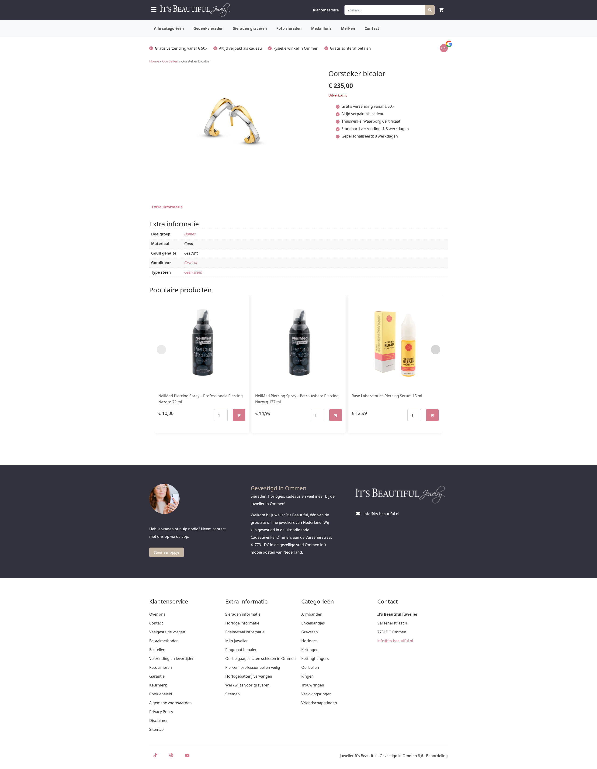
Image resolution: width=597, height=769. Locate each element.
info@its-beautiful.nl (395, 640)
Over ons (157, 614)
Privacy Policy (161, 711)
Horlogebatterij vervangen (248, 676)
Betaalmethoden (164, 640)
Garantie (157, 676)
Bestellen (157, 649)
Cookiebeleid (160, 694)
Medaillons (321, 28)
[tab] (167, 207)
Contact (371, 28)
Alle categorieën (169, 28)
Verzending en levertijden (171, 658)
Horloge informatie (242, 623)
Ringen (307, 676)
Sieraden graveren (250, 28)
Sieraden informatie (242, 614)
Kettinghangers (315, 658)
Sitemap (156, 729)
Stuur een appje (166, 552)
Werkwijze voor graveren (247, 685)
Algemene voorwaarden (170, 702)
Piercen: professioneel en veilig (252, 667)
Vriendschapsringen (319, 702)
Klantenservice (326, 10)
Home (154, 61)
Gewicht (190, 262)
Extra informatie (167, 207)
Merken (348, 28)
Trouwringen (312, 685)
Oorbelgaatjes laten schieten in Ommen (260, 658)
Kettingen (310, 649)
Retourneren (160, 667)
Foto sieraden (289, 28)
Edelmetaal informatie (244, 632)
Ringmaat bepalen (241, 649)
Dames (190, 234)
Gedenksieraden (208, 28)
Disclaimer (158, 720)
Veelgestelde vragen (167, 632)
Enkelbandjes (313, 623)
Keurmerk (158, 685)
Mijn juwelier (236, 640)
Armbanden (311, 614)
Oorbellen (170, 61)
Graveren (309, 632)
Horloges (309, 640)
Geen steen (193, 272)
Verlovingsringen (316, 694)
